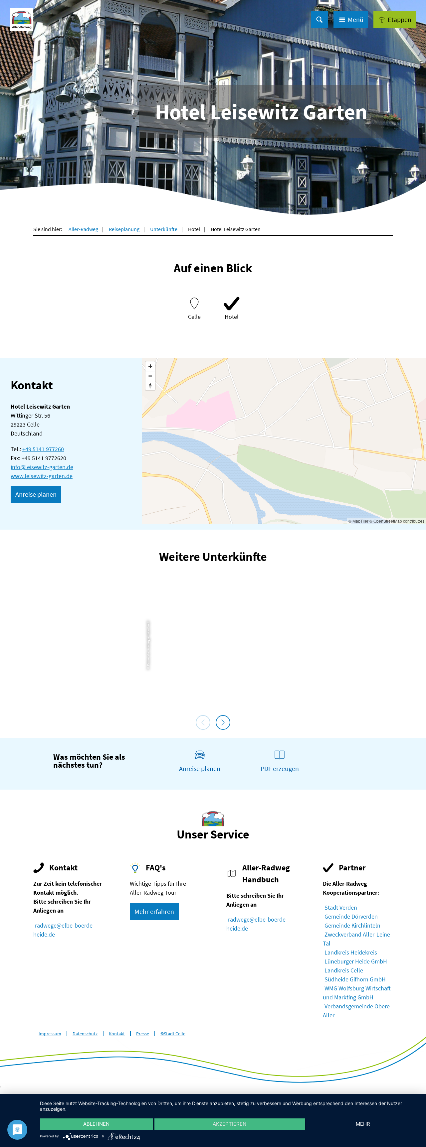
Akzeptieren (229, 1124)
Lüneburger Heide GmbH (355, 961)
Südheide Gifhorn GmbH (355, 979)
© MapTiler (358, 521)
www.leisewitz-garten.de (42, 476)
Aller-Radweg (83, 229)
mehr (363, 1124)
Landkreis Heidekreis (350, 952)
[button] (394, 19)
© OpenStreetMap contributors (396, 521)
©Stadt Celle (172, 1034)
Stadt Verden (340, 907)
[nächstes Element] (223, 722)
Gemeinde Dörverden (351, 916)
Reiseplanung (124, 229)
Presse (142, 1034)
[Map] (284, 441)
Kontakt (117, 1034)
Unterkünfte (163, 229)
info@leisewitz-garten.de (42, 467)
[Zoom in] (150, 366)
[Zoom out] (150, 376)
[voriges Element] (203, 722)
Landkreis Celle (343, 970)
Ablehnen (96, 1124)
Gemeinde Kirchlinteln (352, 925)
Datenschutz (85, 1034)
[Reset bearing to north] (150, 385)
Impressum (50, 1034)
